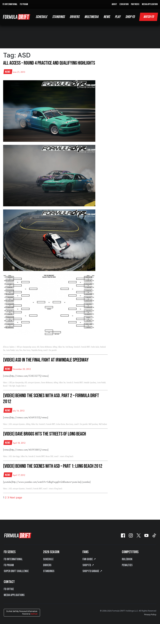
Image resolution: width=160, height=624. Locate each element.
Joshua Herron (60, 424)
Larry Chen (19, 350)
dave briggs (16, 456)
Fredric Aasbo (95, 347)
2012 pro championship (16, 383)
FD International (13, 559)
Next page (16, 497)
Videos (5, 383)
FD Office (9, 589)
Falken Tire (61, 347)
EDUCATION (124, 4)
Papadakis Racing (36, 350)
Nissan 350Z (49, 456)
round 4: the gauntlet (50, 350)
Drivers (47, 565)
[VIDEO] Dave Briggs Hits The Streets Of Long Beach (44, 434)
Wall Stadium (103, 424)
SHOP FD (130, 17)
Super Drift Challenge (16, 571)
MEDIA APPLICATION (150, 4)
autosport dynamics (34, 383)
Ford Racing (69, 347)
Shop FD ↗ (88, 565)
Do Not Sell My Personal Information (21, 612)
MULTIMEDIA (91, 17)
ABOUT (114, 4)
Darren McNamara (46, 347)
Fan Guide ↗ (89, 559)
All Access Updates (9, 347)
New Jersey (26, 350)
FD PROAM (24, 4)
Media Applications (14, 595)
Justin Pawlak (10, 350)
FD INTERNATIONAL (9, 4)
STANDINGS (58, 17)
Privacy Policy (150, 614)
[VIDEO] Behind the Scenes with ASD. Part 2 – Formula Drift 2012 (51, 399)
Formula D (77, 347)
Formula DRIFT (85, 347)
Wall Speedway (93, 424)
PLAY (117, 17)
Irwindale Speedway (90, 383)
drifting (55, 347)
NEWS (106, 17)
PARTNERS (135, 4)
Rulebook (127, 559)
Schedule (48, 559)
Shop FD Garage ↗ (92, 571)
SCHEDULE (41, 17)
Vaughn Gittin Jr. (21, 386)
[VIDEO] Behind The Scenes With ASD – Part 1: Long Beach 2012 (52, 466)
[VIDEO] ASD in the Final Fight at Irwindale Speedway (46, 360)
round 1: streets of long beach (63, 456)
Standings (48, 571)
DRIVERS (74, 17)
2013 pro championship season (26, 347)
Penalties (127, 565)
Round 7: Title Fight (9, 386)
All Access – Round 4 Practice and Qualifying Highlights (49, 63)
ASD (38, 347)
